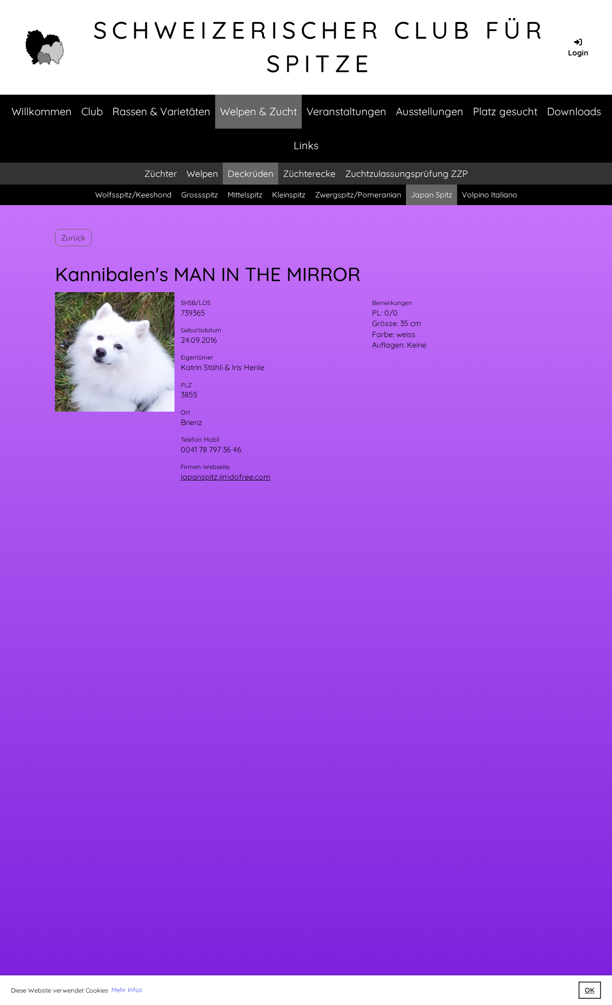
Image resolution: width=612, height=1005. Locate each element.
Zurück (73, 237)
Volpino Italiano (489, 194)
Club (92, 111)
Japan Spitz (431, 194)
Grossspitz (199, 194)
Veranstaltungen (346, 111)
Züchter (160, 173)
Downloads (574, 111)
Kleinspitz (289, 194)
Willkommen (41, 111)
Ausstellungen (429, 111)
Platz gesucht (505, 111)
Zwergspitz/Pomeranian (358, 194)
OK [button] (589, 990)
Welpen (202, 173)
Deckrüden (250, 173)
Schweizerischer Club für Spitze (319, 46)
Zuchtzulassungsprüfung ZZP (406, 173)
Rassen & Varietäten (161, 111)
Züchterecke (309, 173)
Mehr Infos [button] (126, 990)
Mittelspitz (245, 194)
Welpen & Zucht (258, 111)
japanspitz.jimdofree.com (226, 476)
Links (306, 145)
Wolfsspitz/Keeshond (133, 194)
